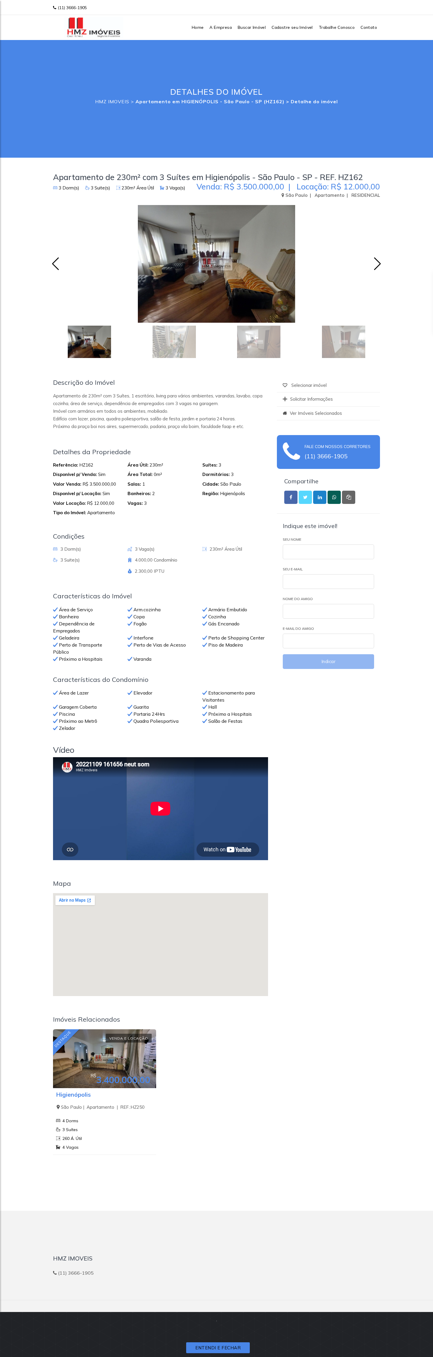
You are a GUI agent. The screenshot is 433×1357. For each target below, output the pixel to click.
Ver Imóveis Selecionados (316, 413)
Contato (369, 27)
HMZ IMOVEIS (112, 101)
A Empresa (220, 27)
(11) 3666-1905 (72, 7)
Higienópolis (73, 1094)
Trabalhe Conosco (337, 27)
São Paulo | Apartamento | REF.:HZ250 (103, 1107)
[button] (377, 263)
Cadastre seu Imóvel (292, 27)
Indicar (328, 661)
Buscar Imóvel (252, 27)
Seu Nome (292, 539)
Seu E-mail (293, 569)
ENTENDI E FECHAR (218, 1348)
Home (198, 27)
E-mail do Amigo (298, 628)
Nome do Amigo (298, 599)
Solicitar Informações (311, 399)
